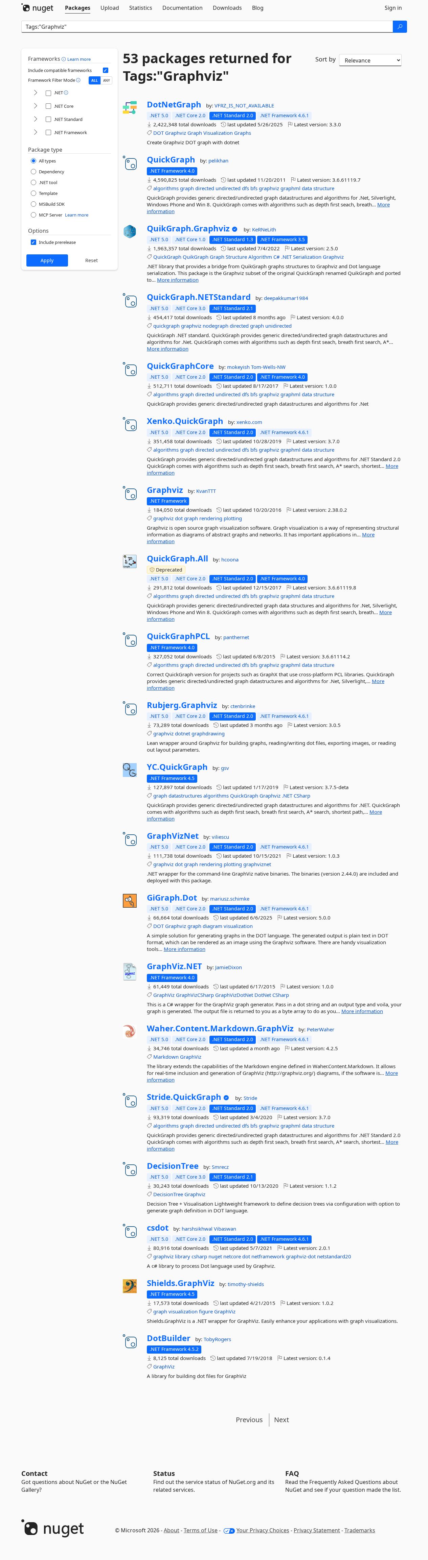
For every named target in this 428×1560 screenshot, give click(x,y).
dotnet (182, 733)
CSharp (302, 795)
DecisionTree (173, 1165)
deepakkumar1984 (286, 298)
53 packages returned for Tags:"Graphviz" (207, 66)
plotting (233, 518)
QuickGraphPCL (178, 636)
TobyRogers (217, 1339)
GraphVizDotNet (234, 994)
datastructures (185, 795)
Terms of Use (201, 1530)
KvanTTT (206, 490)
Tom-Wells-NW (268, 366)
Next (281, 1419)
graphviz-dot (301, 1256)
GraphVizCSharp (195, 994)
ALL (94, 80)
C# (276, 256)
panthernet (236, 637)
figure (206, 1311)
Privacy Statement (317, 1530)
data (307, 188)
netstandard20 (334, 1256)
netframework (268, 1256)
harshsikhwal (198, 1228)
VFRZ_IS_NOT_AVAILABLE (244, 105)
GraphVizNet (173, 835)
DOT (158, 132)
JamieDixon (228, 967)
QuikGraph (195, 256)
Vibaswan (225, 1228)
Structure (236, 256)
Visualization (218, 132)
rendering (210, 518)
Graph (194, 132)
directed (204, 188)
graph (187, 188)
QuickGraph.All (177, 558)
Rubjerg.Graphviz (182, 705)
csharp (199, 1256)
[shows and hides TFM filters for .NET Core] (35, 106)
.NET (286, 256)
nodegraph (215, 325)
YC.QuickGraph (177, 767)
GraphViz (164, 994)
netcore (232, 1256)
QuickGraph (171, 159)
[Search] (400, 27)
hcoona (230, 559)
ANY (106, 80)
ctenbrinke (242, 706)
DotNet (262, 994)
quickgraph (166, 325)
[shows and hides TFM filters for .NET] (35, 93)
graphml (290, 188)
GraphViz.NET (174, 966)
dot (179, 518)
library (182, 1256)
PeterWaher (320, 1029)
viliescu (220, 836)
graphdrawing (208, 733)
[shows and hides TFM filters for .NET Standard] (35, 119)
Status (164, 1473)
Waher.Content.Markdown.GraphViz (220, 1028)
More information (178, 279)
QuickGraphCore (180, 366)
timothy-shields (246, 1284)
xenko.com (249, 422)
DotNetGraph (174, 104)
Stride (250, 1097)
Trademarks (359, 1530)
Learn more (79, 59)
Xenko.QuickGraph (185, 421)
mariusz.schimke (229, 898)
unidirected (278, 325)
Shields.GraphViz (181, 1283)
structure (323, 188)
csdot (157, 1227)
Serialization (307, 256)
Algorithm (260, 256)
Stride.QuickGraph (184, 1097)
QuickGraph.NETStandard (199, 297)
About (171, 1530)
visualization (238, 926)
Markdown (166, 1056)
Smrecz (220, 1166)
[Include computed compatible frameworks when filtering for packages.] (105, 70)
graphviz (269, 188)
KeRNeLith (264, 229)
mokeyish (239, 366)
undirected (228, 188)
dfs (245, 188)
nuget (215, 1256)
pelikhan (218, 160)
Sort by (325, 59)
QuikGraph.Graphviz (188, 228)
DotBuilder (168, 1338)
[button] (64, 58)
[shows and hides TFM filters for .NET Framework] (35, 132)
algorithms (166, 188)
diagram (212, 926)
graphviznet (257, 864)
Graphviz (175, 132)
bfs (253, 188)
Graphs (242, 132)
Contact (34, 1473)
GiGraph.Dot (172, 897)
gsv (225, 767)
